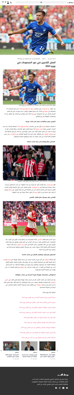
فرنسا (9, 260)
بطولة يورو (45, 111)
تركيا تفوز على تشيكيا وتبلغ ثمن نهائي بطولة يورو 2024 (40, 317)
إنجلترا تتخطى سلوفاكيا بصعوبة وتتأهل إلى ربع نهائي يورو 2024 (37, 307)
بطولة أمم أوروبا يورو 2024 (26, 109)
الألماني (40, 239)
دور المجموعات (45, 109)
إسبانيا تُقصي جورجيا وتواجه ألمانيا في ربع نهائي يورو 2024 (39, 297)
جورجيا (43, 126)
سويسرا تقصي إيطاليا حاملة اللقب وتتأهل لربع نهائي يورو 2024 (38, 302)
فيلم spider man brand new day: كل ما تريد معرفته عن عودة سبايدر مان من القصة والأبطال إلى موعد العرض (11, 355)
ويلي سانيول (39, 129)
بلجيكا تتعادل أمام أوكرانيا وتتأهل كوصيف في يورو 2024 (40, 322)
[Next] (57, 351)
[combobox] (12, 2)
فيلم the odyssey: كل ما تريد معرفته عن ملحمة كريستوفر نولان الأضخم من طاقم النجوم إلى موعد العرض (30, 355)
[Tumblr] (8, 2)
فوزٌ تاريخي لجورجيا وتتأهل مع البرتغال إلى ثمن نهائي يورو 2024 (38, 332)
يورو (33, 114)
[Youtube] (8, 3)
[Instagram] (5, 2)
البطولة (47, 260)
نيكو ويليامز (50, 185)
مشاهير (44, 59)
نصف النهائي (20, 244)
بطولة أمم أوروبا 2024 (23, 126)
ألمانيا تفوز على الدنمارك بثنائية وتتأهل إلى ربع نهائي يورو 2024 (37, 312)
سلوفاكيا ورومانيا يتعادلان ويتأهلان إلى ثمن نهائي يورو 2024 (38, 327)
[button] (41, 2)
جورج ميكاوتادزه (14, 134)
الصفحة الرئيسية (52, 59)
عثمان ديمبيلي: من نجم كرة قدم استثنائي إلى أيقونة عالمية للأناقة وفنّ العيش (48, 355)
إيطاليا (10, 190)
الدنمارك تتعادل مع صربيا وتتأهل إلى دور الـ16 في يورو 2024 (39, 337)
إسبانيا (35, 192)
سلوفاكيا (38, 285)
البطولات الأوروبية (49, 134)
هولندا (4, 260)
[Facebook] (56, 388)
